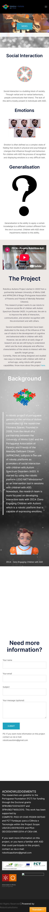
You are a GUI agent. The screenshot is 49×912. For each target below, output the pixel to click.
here (43, 365)
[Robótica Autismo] (13, 6)
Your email (7, 673)
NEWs (25, 26)
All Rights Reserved (10, 903)
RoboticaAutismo (9, 907)
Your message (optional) (13, 700)
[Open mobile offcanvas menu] (46, 6)
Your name (7, 660)
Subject (6, 687)
